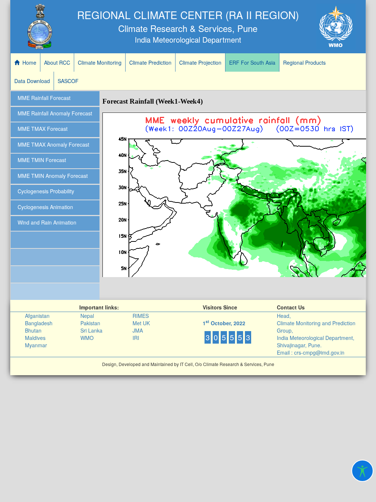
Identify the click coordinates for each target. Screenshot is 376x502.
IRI (136, 337)
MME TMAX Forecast (43, 128)
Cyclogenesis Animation (45, 207)
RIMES (141, 315)
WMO (87, 337)
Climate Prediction (150, 62)
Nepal (87, 315)
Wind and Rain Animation (47, 222)
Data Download (32, 81)
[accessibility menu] (362, 471)
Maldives (35, 337)
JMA (138, 330)
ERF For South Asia (252, 62)
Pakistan (90, 323)
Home (27, 62)
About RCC (57, 62)
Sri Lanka (91, 330)
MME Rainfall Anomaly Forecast (55, 113)
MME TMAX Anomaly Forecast (53, 144)
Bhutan (33, 330)
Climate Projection (200, 62)
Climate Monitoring (100, 62)
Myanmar (36, 345)
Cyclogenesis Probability (46, 191)
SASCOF (68, 81)
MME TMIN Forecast (42, 160)
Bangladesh (39, 323)
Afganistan (37, 315)
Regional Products (304, 62)
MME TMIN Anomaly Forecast (53, 175)
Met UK (141, 323)
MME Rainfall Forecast (44, 97)
